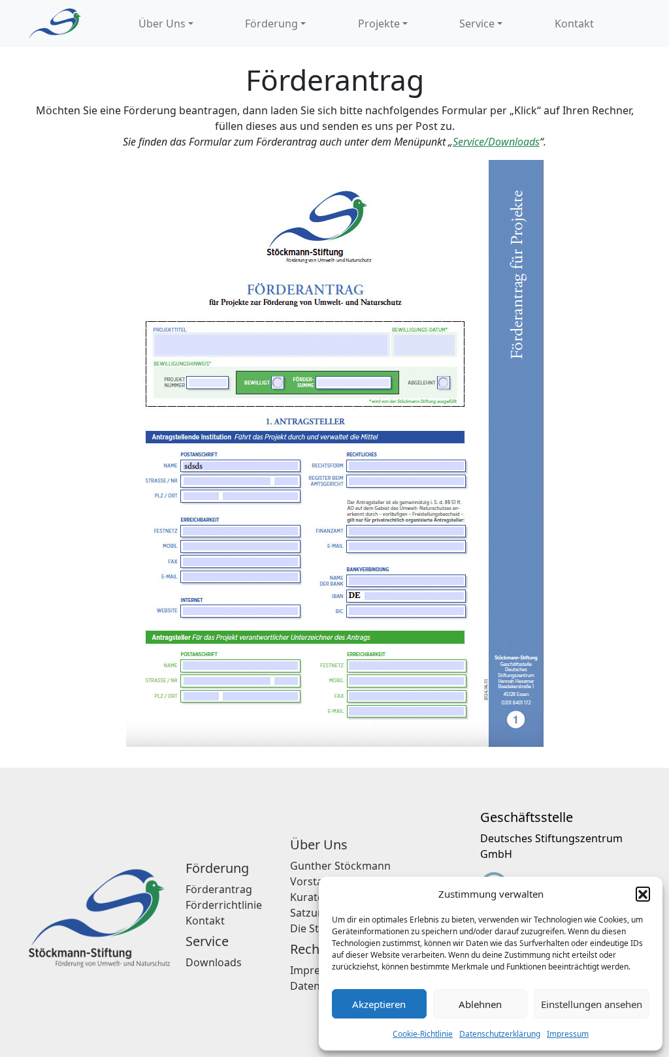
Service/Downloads (496, 141)
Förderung (271, 23)
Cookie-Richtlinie (423, 1033)
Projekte (379, 23)
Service (477, 23)
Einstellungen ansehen (591, 1004)
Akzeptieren (379, 1004)
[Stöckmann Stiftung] (55, 23)
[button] (642, 893)
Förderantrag (219, 889)
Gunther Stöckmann (340, 866)
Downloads (214, 962)
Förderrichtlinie (224, 905)
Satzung (310, 913)
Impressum (568, 1033)
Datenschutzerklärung (499, 1033)
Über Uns (162, 23)
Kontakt (574, 23)
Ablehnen (480, 1004)
